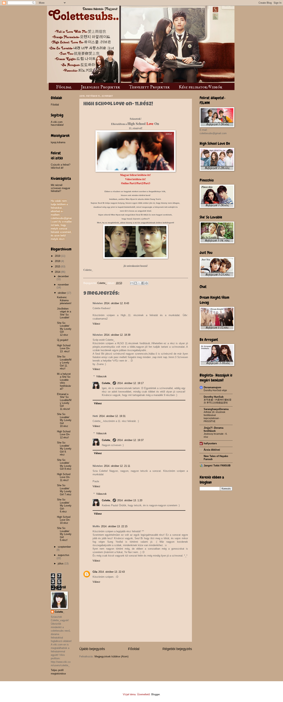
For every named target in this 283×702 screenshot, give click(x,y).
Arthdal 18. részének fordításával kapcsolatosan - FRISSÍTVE (214, 417)
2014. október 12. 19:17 (130, 383)
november (63, 284)
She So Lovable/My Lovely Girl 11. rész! (64, 362)
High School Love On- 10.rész (63, 519)
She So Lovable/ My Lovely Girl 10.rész (64, 420)
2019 (58, 255)
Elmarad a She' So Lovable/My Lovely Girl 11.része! (64, 401)
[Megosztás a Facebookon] (143, 283)
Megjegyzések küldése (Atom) (111, 656)
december (63, 276)
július (61, 563)
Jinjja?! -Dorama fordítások (213, 429)
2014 (58, 271)
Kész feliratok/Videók (200, 87)
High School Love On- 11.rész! (63, 477)
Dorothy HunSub (214, 396)
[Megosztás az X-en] (139, 283)
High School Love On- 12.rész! (63, 434)
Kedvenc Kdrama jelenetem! (64, 300)
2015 (58, 266)
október (62, 292)
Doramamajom (212, 387)
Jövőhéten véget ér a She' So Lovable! (64, 313)
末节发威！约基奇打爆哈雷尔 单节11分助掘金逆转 (217, 401)
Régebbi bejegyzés (177, 649)
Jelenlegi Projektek (100, 87)
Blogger (155, 694)
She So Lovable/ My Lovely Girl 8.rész (64, 464)
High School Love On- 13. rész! (63, 348)
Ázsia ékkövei (212, 449)
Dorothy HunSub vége (215, 390)
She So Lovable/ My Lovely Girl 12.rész (64, 328)
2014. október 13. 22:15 (114, 526)
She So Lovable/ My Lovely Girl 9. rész (64, 448)
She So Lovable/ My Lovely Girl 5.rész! (64, 534)
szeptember (64, 546)
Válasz (96, 323)
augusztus (63, 555)
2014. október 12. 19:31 (112, 416)
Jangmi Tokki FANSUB (217, 465)
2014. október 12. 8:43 (116, 303)
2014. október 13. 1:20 (129, 500)
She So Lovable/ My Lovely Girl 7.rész (64, 490)
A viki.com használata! (57, 123)
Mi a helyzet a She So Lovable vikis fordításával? (64, 381)
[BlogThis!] (135, 283)
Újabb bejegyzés (92, 649)
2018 (58, 261)
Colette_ (106, 383)
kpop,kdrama (58, 142)
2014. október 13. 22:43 (111, 571)
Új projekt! (62, 340)
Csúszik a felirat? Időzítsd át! (60, 166)
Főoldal (64, 87)
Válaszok (101, 376)
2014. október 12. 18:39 (117, 334)
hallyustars (210, 443)
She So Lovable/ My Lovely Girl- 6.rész (64, 505)
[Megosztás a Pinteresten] (146, 283)
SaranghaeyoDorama (216, 409)
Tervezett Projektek (149, 87)
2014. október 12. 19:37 (130, 440)
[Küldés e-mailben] (132, 283)
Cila (95, 571)
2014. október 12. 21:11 (117, 465)
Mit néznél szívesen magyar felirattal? (60, 188)
